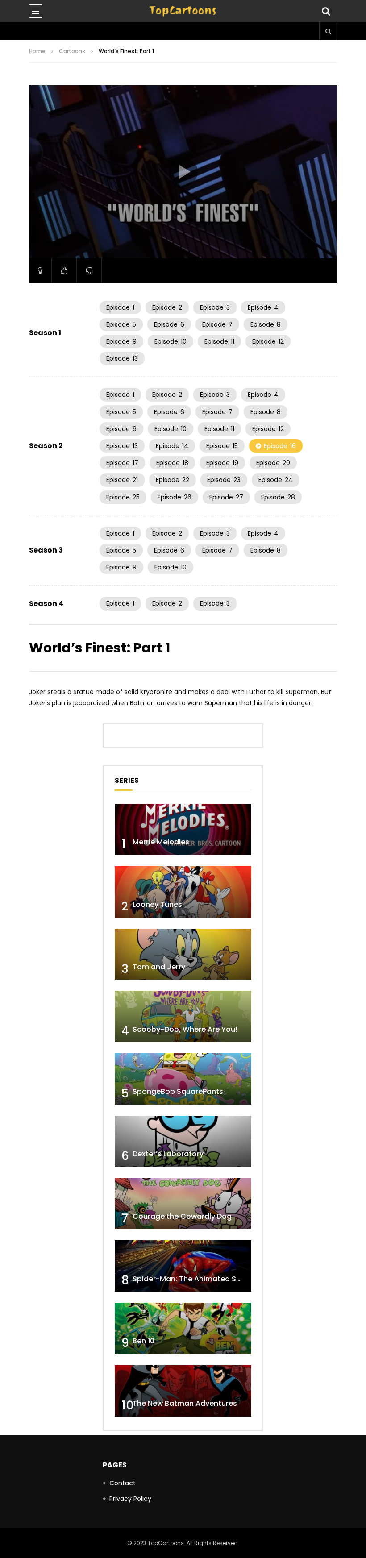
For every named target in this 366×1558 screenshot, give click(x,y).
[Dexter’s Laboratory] (183, 1141)
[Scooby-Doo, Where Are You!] (183, 1016)
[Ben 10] (183, 1328)
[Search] (326, 11)
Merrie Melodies (161, 842)
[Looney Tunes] (183, 892)
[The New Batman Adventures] (183, 1391)
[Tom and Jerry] (183, 954)
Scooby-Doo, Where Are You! (185, 1029)
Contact (122, 1483)
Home (37, 51)
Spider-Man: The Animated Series (193, 1279)
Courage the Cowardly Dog (182, 1216)
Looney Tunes (157, 904)
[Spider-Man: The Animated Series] (183, 1266)
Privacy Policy (130, 1498)
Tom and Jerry (159, 967)
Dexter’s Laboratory (168, 1154)
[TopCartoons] (183, 11)
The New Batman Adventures (185, 1403)
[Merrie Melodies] (183, 829)
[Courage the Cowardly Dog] (183, 1204)
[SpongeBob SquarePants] (183, 1079)
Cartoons (72, 51)
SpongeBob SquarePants (178, 1091)
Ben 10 (143, 1341)
